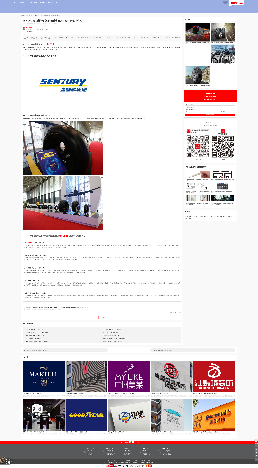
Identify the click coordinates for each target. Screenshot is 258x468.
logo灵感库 (31, 15)
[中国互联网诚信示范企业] (110, 465)
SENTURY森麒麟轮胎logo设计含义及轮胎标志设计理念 (50, 15)
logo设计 (46, 44)
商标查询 (112, 454)
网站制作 (42, 2)
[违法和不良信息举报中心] (118, 465)
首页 (15, 2)
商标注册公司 (33, 2)
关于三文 (58, 2)
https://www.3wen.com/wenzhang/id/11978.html (65, 307)
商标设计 (29, 242)
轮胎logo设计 (36, 15)
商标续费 (113, 450)
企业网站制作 (145, 453)
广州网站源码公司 (146, 454)
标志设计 (64, 236)
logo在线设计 (89, 453)
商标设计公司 (23, 2)
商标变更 (107, 451)
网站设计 (145, 450)
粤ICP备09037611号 (150, 462)
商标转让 (112, 451)
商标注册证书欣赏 (127, 454)
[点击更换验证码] (223, 111)
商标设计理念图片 (127, 450)
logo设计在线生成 (90, 454)
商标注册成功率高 (165, 451)
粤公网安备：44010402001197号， (111, 462)
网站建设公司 (145, 451)
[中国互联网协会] (133, 465)
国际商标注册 (112, 453)
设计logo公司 (89, 450)
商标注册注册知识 (127, 451)
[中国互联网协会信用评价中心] (141, 465)
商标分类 (107, 453)
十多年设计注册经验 (166, 450)
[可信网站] (148, 465)
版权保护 (50, 2)
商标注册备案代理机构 (166, 454)
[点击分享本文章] (256, 459)
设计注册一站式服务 (166, 453)
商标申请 (107, 454)
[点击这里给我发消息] (256, 452)
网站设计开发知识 (127, 453)
